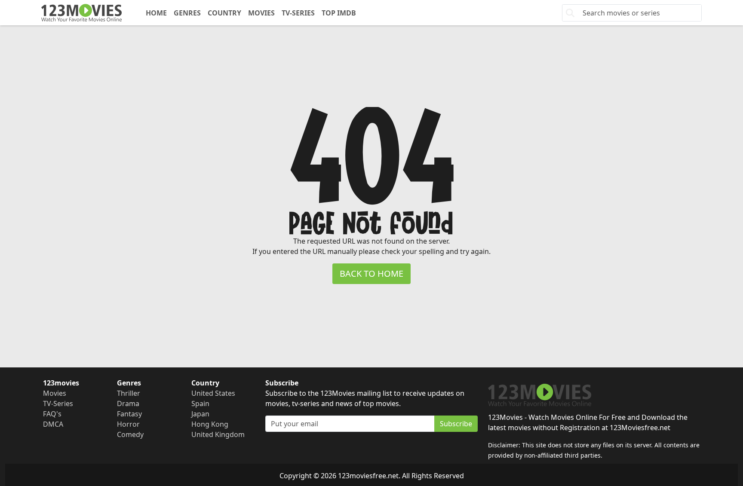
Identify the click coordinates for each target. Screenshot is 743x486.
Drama (128, 403)
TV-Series (298, 13)
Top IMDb (339, 13)
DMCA (53, 424)
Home (156, 13)
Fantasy (129, 414)
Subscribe (456, 423)
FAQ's (52, 414)
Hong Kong (209, 424)
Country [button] (224, 13)
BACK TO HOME (371, 273)
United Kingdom (218, 434)
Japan (200, 414)
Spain (200, 403)
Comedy (130, 434)
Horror (128, 424)
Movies (261, 13)
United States (213, 393)
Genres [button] (187, 13)
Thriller (128, 393)
